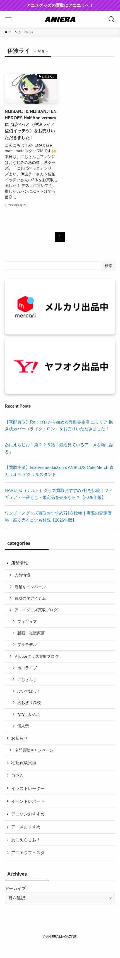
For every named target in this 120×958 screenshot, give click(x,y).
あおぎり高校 (29, 702)
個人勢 (23, 726)
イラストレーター (28, 788)
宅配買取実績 (23, 762)
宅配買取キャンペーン (34, 750)
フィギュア (27, 621)
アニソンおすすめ (28, 813)
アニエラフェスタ (28, 852)
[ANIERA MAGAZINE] (60, 19)
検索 (108, 265)
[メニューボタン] (8, 19)
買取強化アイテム (30, 598)
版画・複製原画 (31, 633)
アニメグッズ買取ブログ (36, 610)
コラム (17, 775)
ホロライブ (27, 668)
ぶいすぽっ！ (29, 691)
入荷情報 (22, 575)
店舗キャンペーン (30, 587)
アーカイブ (15, 888)
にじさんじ (27, 679)
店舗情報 (19, 563)
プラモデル (27, 644)
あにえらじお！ (25, 839)
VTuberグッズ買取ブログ (37, 656)
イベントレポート (28, 801)
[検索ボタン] (111, 19)
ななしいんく (29, 714)
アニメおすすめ (25, 826)
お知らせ (19, 738)
